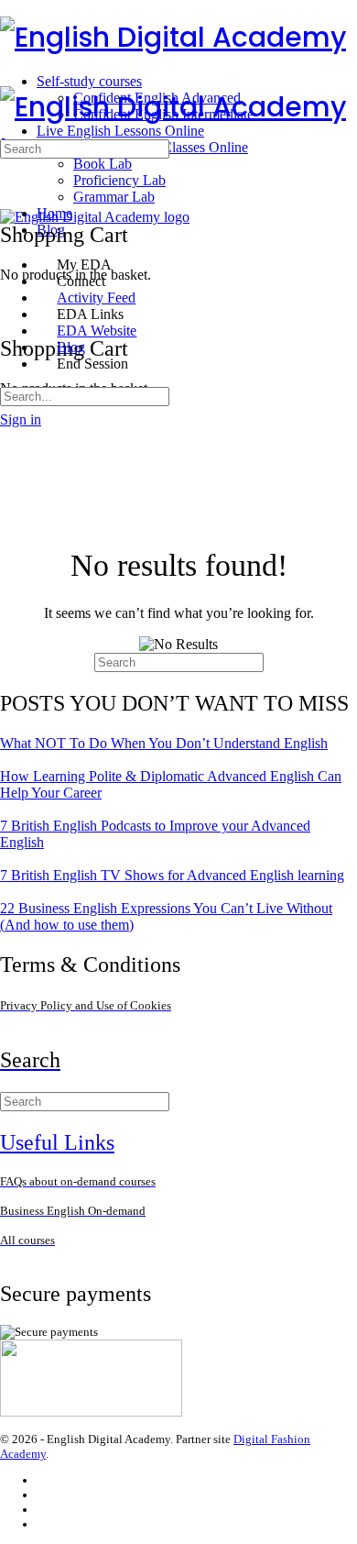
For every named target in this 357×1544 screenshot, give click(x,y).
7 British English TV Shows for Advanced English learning (172, 875)
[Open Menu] (10, 77)
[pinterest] (45, 1524)
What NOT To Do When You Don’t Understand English (164, 743)
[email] (45, 1480)
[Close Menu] (10, 233)
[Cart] (10, 308)
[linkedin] (45, 1509)
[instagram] (45, 1495)
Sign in (20, 419)
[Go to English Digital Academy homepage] (173, 37)
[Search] (10, 292)
